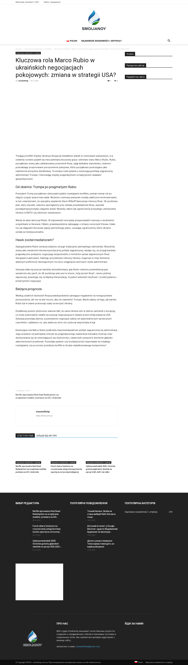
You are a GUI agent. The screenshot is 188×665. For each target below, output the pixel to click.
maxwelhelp (23, 81)
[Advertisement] (66, 146)
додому (19, 49)
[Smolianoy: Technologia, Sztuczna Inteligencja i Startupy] (94, 20)
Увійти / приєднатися (52, 2)
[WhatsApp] (39, 377)
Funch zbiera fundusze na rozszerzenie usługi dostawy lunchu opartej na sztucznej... (47, 529)
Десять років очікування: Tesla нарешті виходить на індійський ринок (100, 544)
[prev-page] (17, 478)
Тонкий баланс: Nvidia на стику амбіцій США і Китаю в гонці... (101, 514)
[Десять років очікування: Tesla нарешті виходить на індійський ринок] (77, 544)
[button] (168, 41)
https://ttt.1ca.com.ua (44, 416)
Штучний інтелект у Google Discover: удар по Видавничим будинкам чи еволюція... (102, 529)
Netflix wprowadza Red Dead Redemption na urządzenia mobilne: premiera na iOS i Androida (38, 396)
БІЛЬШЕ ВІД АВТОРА (47, 436)
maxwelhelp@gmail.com (88, 646)
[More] (46, 377)
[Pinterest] (32, 377)
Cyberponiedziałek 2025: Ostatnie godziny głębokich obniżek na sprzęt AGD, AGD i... (47, 544)
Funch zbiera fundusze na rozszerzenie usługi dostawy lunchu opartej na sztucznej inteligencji (66, 469)
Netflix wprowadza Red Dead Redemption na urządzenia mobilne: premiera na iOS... (46, 514)
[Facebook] (18, 377)
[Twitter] (25, 377)
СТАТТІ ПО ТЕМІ (25, 436)
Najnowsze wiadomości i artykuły (101, 40)
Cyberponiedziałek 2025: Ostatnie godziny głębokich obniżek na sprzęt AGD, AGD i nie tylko (100, 469)
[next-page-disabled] (22, 478)
